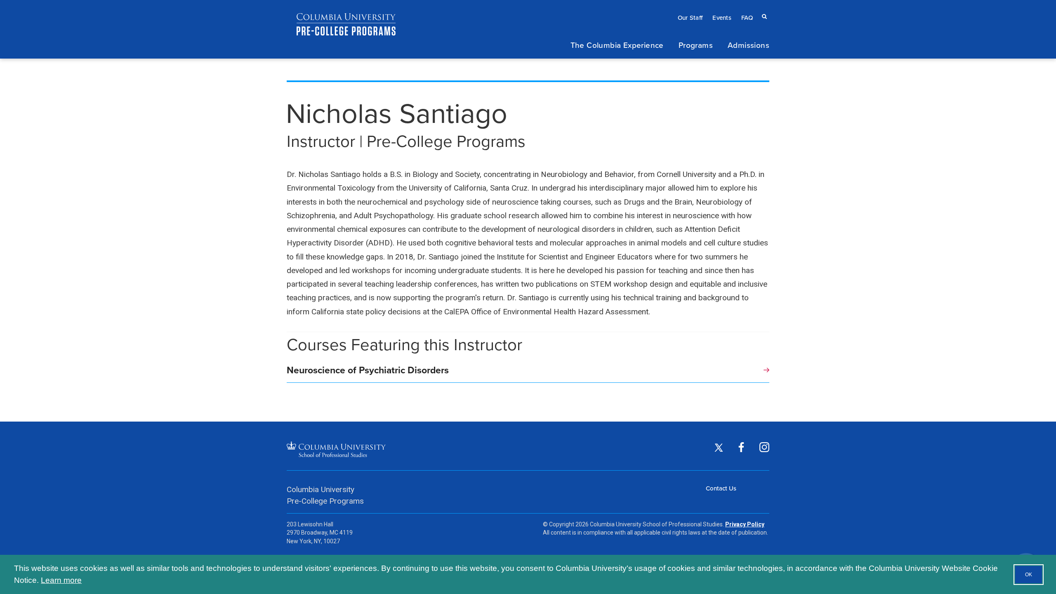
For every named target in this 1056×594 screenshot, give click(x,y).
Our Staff (690, 17)
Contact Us (721, 488)
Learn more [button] (61, 580)
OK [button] (1028, 575)
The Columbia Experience (617, 44)
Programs (696, 44)
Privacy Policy (744, 524)
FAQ (747, 17)
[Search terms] (762, 8)
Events (721, 17)
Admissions (748, 44)
